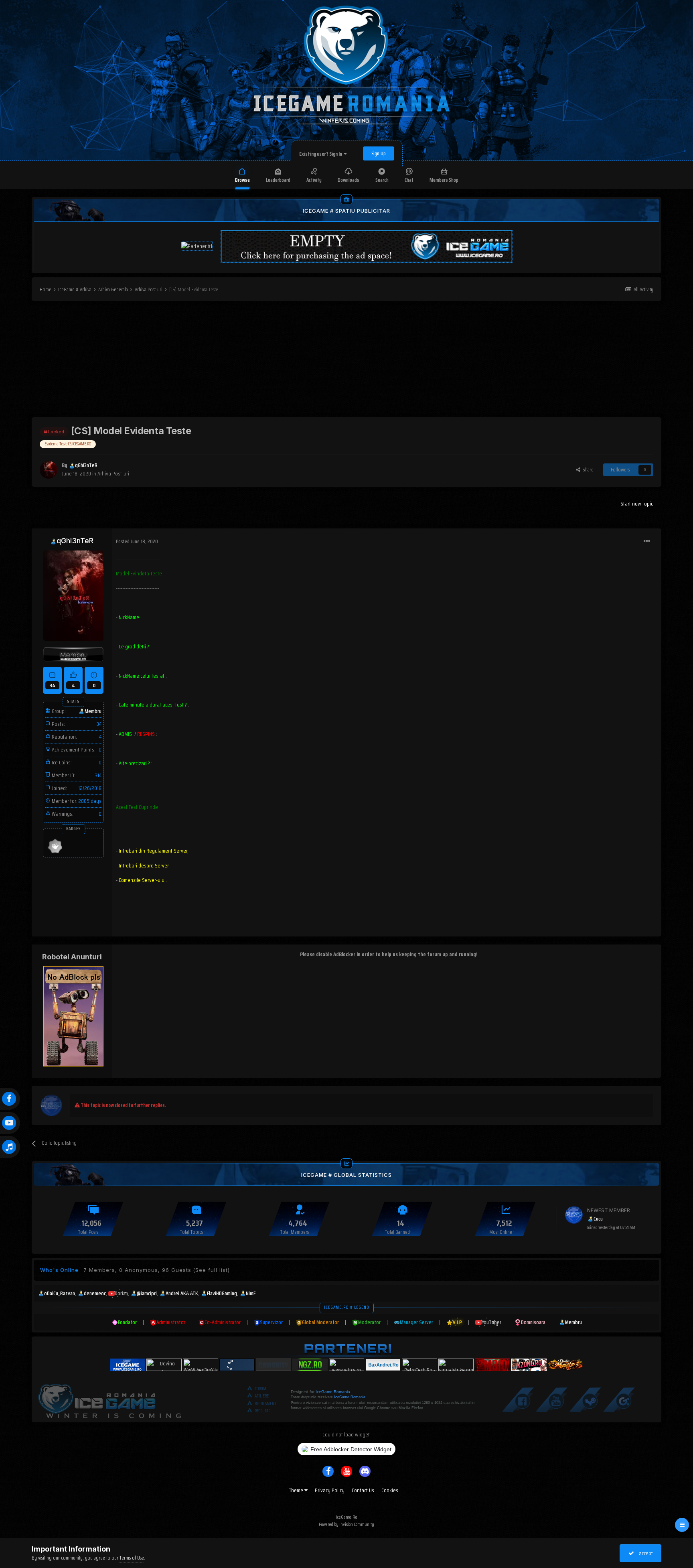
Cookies (389, 1490)
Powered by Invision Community (346, 1524)
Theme (296, 1490)
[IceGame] (109, 1399)
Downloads (348, 180)
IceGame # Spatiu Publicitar (346, 210)
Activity (314, 180)
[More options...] (647, 541)
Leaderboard (278, 180)
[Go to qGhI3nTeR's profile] (48, 470)
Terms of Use (132, 1558)
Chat (409, 180)
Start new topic (636, 503)
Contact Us (363, 1490)
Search (382, 180)
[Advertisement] (346, 361)
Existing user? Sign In (321, 154)
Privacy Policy (329, 1490)
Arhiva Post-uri (113, 473)
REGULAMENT (265, 1403)
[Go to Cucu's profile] (574, 1215)
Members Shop (444, 180)
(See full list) (211, 1270)
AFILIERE (262, 1396)
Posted (137, 541)
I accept (643, 1553)
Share (587, 469)
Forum (260, 1388)
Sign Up (378, 153)
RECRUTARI (263, 1411)
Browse (242, 180)
